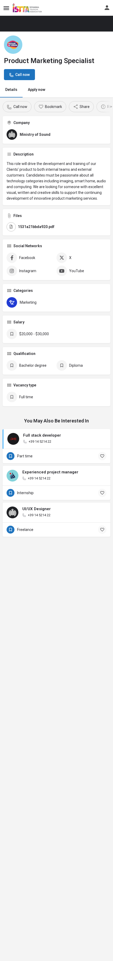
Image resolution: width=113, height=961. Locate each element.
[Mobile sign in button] (107, 7)
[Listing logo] (13, 44)
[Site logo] (29, 8)
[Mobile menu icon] (6, 8)
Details (11, 89)
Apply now (36, 89)
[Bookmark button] (102, 456)
